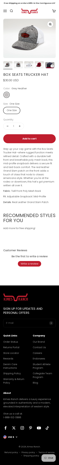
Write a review (29, 264)
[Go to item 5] (49, 65)
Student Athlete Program (41, 366)
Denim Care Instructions (10, 366)
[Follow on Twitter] (14, 428)
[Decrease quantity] (7, 126)
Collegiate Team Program (42, 375)
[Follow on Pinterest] (30, 428)
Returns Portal (11, 347)
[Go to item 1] (7, 65)
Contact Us (39, 347)
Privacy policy (28, 452)
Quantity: (8, 119)
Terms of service (47, 452)
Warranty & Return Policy (13, 381)
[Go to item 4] (39, 65)
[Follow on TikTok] (47, 428)
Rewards (8, 358)
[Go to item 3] (28, 65)
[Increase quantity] (20, 126)
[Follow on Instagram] (22, 428)
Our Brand (39, 341)
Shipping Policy (12, 373)
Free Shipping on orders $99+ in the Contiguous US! (29, 3)
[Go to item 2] (18, 65)
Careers (37, 353)
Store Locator (11, 353)
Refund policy (11, 452)
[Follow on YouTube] (39, 428)
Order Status (10, 341)
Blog (35, 382)
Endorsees (39, 358)
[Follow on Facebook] (5, 428)
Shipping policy (31, 455)
